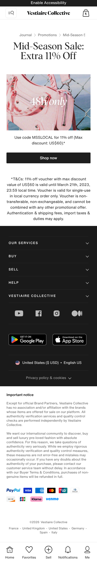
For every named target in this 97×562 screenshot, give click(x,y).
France (14, 528)
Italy (54, 532)
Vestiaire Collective (32, 296)
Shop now (48, 158)
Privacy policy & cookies (46, 377)
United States (58, 528)
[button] (86, 13)
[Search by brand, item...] (11, 13)
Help (14, 282)
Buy (13, 256)
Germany (77, 528)
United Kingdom (33, 528)
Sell (14, 269)
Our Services (23, 243)
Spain (44, 532)
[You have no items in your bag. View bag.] (86, 13)
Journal (25, 35)
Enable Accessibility (48, 3)
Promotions (47, 35)
